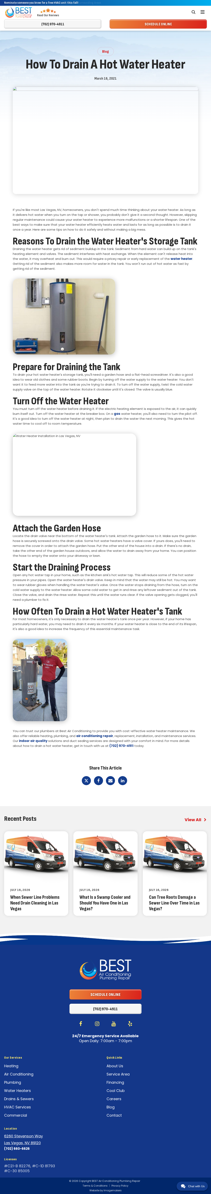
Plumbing (12, 1082)
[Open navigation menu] (202, 12)
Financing (115, 1082)
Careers (114, 1098)
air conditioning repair (94, 736)
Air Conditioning (18, 1074)
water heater (181, 259)
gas (117, 414)
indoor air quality (33, 741)
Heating (11, 1065)
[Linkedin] (122, 780)
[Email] (110, 780)
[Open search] (193, 12)
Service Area (118, 1074)
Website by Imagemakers (105, 1190)
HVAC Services (17, 1107)
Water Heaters (17, 1090)
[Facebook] (98, 780)
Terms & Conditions (95, 1185)
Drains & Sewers (19, 1098)
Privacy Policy (119, 1185)
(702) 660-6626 (17, 1148)
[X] (86, 780)
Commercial (15, 1115)
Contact (114, 1115)
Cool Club (116, 1090)
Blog (111, 1107)
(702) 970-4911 (121, 746)
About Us (115, 1065)
